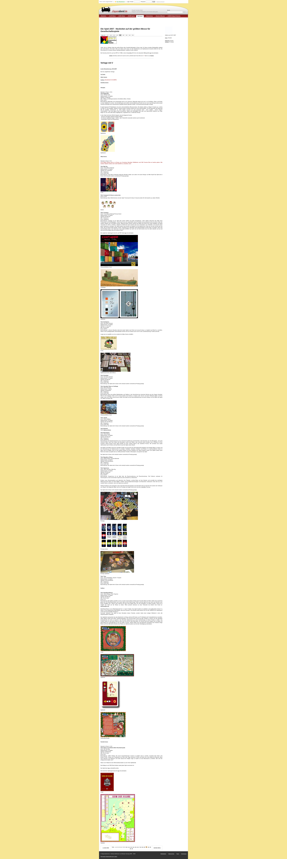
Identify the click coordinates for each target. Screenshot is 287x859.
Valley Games (104, 77)
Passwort (143, 1)
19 (114, 35)
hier (150, 53)
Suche (168, 10)
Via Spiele (103, 74)
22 (123, 35)
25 (132, 35)
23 (126, 35)
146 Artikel (140, 16)
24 (129, 35)
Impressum (183, 853)
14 (133, 847)
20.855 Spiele (131, 16)
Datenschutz (171, 853)
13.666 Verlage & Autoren (174, 16)
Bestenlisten (149, 16)
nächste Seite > (157, 847)
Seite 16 (103, 35)
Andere (152, 55)
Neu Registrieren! (121, 1)
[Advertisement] (143, 22)
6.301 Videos (122, 16)
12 (130, 847)
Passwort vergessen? (160, 1)
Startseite (103, 16)
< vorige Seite (105, 847)
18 (110, 35)
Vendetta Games (104, 82)
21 (120, 35)
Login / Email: (130, 1)
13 (131, 847)
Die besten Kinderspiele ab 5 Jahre (109, 856)
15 (135, 847)
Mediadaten (163, 853)
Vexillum (102, 79)
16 (137, 847)
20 (117, 35)
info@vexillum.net (105, 606)
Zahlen (110, 55)
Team (177, 853)
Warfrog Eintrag (107, 430)
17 (107, 35)
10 (126, 847)
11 (128, 847)
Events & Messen (160, 16)
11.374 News (112, 16)
